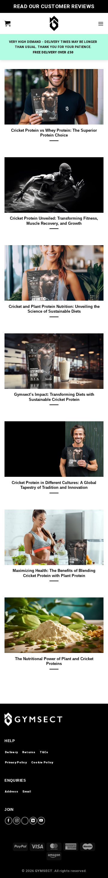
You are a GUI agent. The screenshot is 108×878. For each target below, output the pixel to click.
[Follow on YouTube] (41, 821)
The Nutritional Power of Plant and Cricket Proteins (54, 661)
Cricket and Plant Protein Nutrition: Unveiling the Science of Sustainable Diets (54, 309)
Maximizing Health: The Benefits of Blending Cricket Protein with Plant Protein (54, 573)
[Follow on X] (25, 821)
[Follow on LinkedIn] (33, 821)
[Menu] (101, 23)
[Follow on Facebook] (8, 821)
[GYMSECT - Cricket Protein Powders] (54, 23)
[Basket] (7, 23)
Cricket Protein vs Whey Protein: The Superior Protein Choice (54, 133)
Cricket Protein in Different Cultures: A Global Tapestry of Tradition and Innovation (54, 485)
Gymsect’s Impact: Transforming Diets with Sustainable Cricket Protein (54, 397)
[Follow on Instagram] (16, 821)
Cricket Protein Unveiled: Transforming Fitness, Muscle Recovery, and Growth (54, 221)
